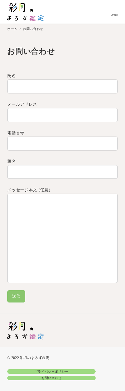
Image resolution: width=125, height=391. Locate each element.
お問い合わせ (51, 378)
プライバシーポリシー (52, 371)
